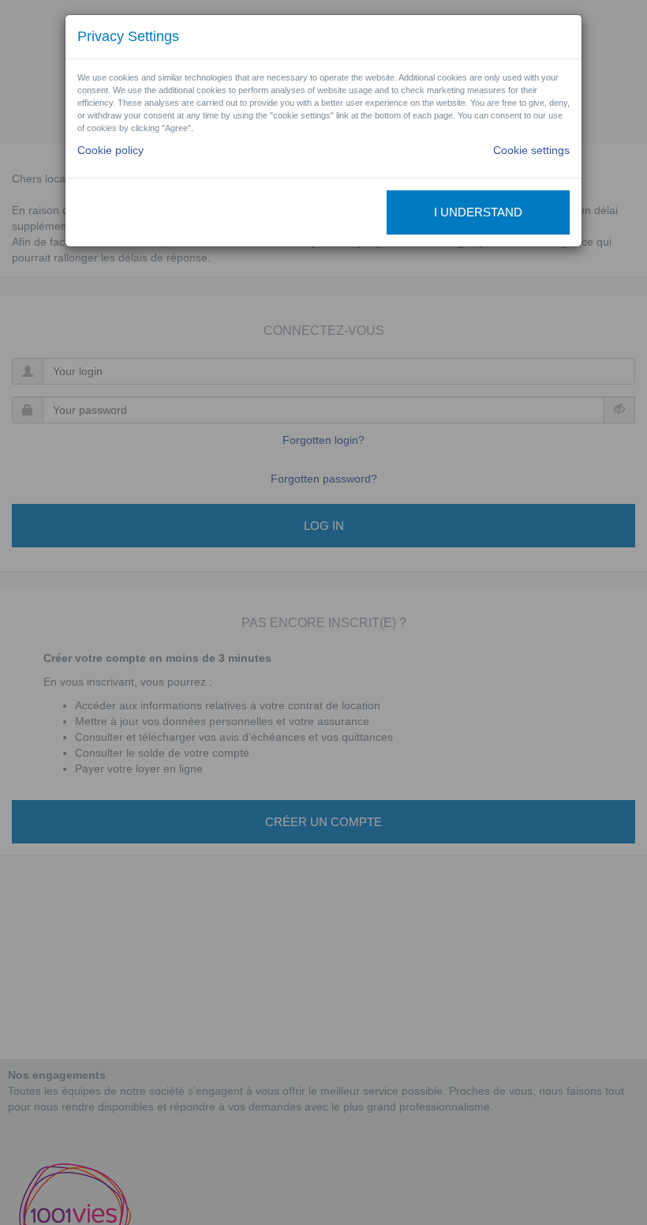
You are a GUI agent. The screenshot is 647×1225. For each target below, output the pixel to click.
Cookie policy (110, 150)
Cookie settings (531, 150)
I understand (478, 212)
